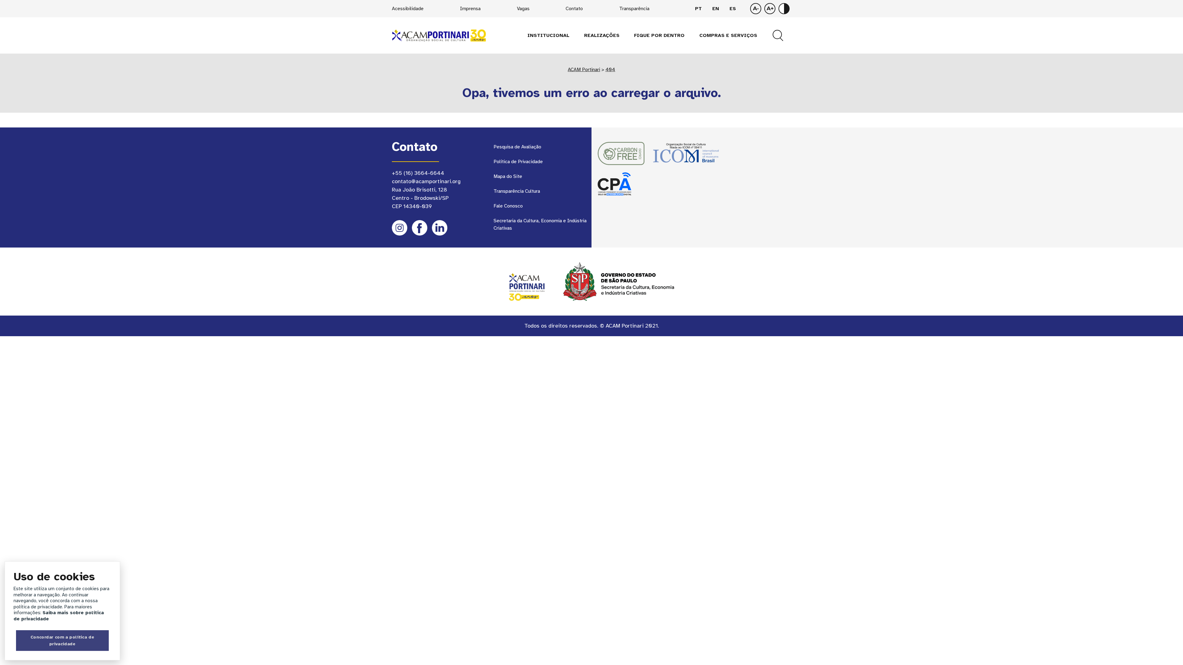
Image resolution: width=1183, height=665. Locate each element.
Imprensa (470, 9)
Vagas (523, 9)
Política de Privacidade (518, 162)
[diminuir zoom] (770, 8)
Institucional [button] (548, 35)
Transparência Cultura (517, 191)
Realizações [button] (602, 35)
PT (698, 9)
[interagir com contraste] (784, 8)
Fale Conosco (508, 206)
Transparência (634, 9)
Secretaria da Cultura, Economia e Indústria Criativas (540, 224)
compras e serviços (728, 35)
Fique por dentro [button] (659, 35)
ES (733, 9)
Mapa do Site (508, 176)
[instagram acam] (399, 228)
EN (715, 9)
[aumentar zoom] (756, 8)
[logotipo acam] (439, 35)
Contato (574, 9)
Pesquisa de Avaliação (517, 147)
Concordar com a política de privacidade (62, 640)
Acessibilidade (408, 9)
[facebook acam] (419, 228)
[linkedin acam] (439, 228)
